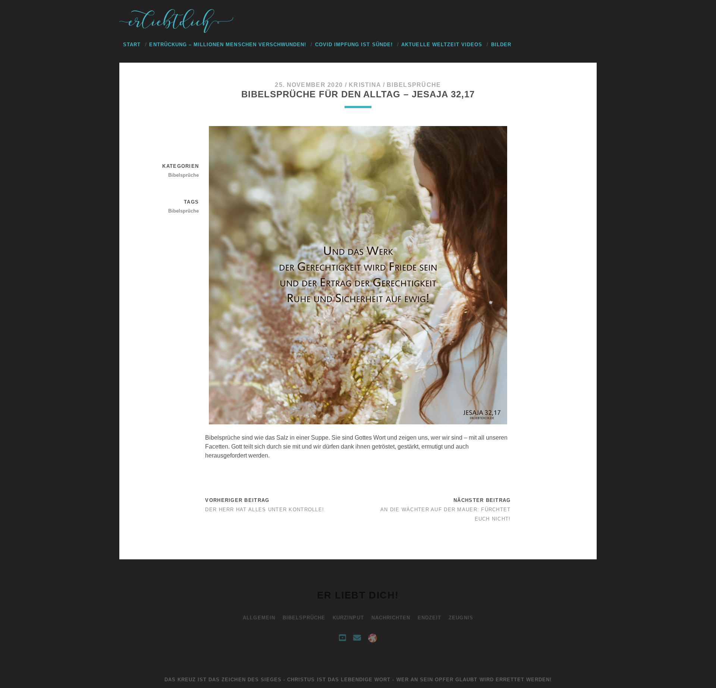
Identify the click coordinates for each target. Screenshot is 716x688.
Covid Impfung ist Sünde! (354, 44)
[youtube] (342, 638)
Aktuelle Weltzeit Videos (441, 44)
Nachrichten (390, 618)
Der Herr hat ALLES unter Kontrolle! (264, 509)
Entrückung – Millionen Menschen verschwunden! (227, 44)
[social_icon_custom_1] (372, 638)
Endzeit (429, 618)
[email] (357, 638)
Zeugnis (461, 618)
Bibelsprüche (414, 85)
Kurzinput (348, 618)
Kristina (365, 85)
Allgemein (259, 618)
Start (132, 44)
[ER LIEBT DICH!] (177, 31)
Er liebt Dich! (358, 595)
